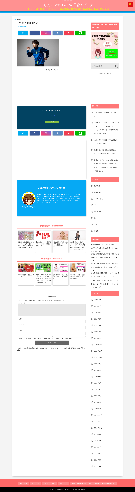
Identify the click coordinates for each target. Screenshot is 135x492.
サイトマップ (35, 483)
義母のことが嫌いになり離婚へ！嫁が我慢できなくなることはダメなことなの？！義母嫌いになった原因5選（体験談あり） (106, 165)
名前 (20, 319)
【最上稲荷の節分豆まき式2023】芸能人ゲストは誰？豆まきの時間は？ (61, 244)
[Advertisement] (34, 91)
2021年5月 (97, 312)
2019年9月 (97, 434)
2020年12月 (98, 344)
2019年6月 (97, 453)
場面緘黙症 (97, 192)
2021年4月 (97, 319)
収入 (95, 224)
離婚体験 (97, 186)
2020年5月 (97, 389)
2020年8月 (97, 370)
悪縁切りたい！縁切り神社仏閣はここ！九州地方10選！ (60, 277)
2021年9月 (97, 300)
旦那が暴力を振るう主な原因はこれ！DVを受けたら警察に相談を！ (77, 277)
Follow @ (52, 116)
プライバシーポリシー (50, 483)
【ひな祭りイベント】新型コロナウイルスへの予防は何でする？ (43, 244)
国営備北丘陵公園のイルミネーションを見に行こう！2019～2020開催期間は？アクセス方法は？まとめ (26, 245)
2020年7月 (97, 376)
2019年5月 (97, 460)
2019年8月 (97, 441)
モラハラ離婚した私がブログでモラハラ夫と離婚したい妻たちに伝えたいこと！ (84, 9)
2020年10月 (98, 357)
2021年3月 (97, 325)
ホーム (30, 9)
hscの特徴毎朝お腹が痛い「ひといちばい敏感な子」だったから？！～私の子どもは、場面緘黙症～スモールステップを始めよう (77, 246)
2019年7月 (97, 447)
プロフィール (52, 9)
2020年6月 (97, 383)
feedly (52, 121)
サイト (20, 331)
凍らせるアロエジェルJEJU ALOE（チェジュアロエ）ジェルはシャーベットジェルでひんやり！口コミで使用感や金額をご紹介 (43, 278)
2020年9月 (97, 364)
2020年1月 (97, 409)
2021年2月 (97, 332)
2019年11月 (98, 421)
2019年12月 (98, 415)
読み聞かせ (97, 211)
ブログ (96, 205)
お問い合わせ (40, 9)
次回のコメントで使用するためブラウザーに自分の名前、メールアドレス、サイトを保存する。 (46, 338)
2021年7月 (97, 306)
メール (21, 325)
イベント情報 (98, 199)
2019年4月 (97, 466)
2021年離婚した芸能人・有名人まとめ (26, 276)
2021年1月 (97, 338)
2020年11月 (98, 351)
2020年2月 (97, 402)
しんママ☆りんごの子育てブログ (68, 4)
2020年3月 (97, 396)
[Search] (116, 66)
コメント (21, 303)
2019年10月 (98, 428)
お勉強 (96, 231)
